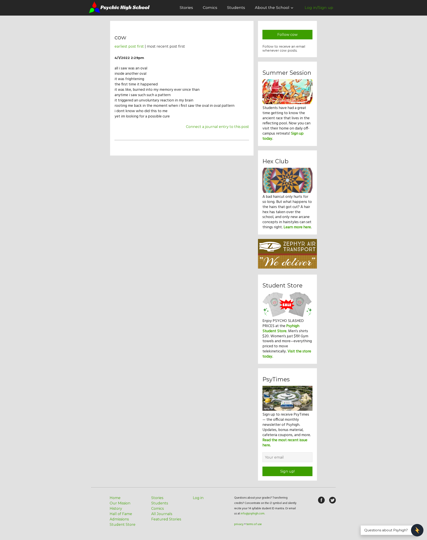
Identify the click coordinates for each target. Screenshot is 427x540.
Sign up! (287, 471)
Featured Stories (166, 519)
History (116, 508)
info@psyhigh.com (252, 513)
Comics (210, 7)
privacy (239, 524)
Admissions (119, 519)
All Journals (161, 514)
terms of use (254, 524)
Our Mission (120, 503)
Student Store (122, 524)
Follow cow (287, 34)
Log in (198, 498)
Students (236, 7)
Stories (186, 7)
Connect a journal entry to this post (217, 127)
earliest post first (129, 46)
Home (115, 498)
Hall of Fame (121, 514)
